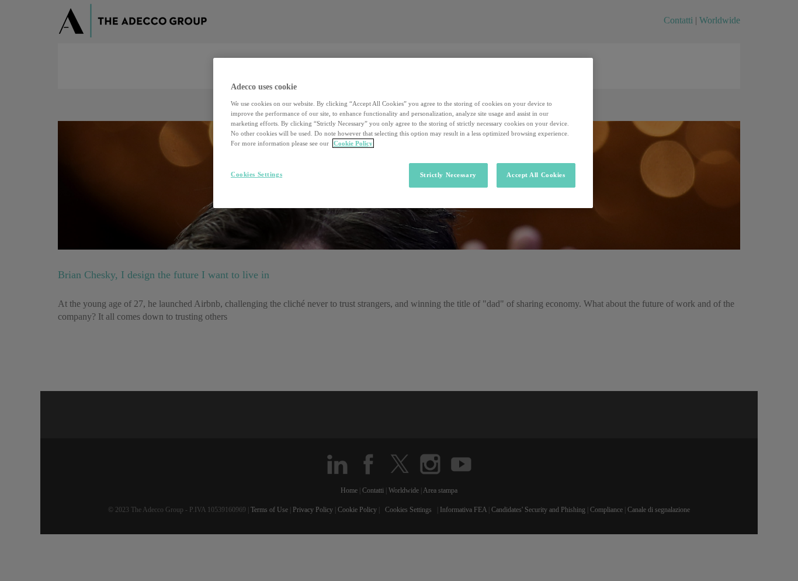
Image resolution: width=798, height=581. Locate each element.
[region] (403, 133)
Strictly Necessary (448, 174)
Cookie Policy (353, 143)
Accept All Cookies (535, 174)
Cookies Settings (256, 174)
